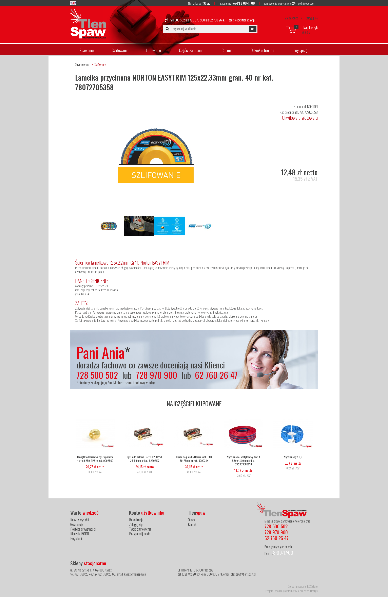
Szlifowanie (120, 50)
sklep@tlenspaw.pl (244, 20)
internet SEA (292, 590)
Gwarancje (76, 524)
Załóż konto (291, 18)
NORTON (312, 106)
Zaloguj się (311, 18)
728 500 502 (177, 20)
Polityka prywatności (83, 529)
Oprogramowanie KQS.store (303, 586)
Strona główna (82, 64)
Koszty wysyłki (79, 519)
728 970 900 (197, 20)
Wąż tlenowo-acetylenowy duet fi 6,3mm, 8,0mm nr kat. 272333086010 (243, 460)
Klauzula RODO (79, 533)
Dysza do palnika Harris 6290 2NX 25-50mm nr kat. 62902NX (144, 458)
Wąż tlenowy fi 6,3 (293, 457)
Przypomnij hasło (139, 533)
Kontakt (192, 524)
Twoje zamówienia (140, 529)
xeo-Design (311, 590)
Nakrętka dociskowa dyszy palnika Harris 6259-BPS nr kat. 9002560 (95, 458)
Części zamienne (191, 50)
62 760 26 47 (218, 20)
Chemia (227, 50)
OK (252, 29)
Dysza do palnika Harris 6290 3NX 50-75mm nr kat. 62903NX (194, 458)
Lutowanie (153, 50)
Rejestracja (136, 519)
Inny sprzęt (300, 50)
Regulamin (76, 538)
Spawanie (86, 50)
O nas (191, 519)
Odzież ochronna (262, 50)
